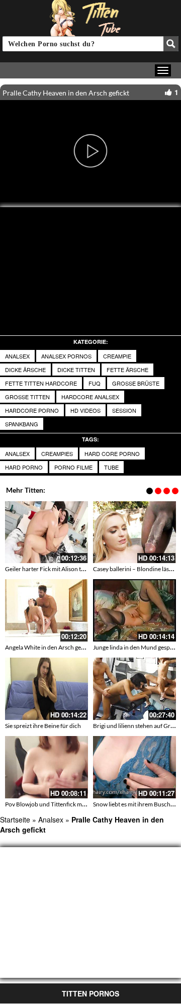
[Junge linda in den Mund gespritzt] (134, 610)
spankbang (21, 424)
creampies (57, 453)
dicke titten (76, 370)
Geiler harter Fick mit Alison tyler (48, 569)
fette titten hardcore (41, 383)
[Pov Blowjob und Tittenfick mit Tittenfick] (46, 767)
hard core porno (112, 453)
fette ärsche (127, 370)
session (124, 410)
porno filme (73, 467)
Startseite (15, 819)
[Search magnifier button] (170, 43)
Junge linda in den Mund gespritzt (137, 647)
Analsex (17, 356)
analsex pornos (66, 356)
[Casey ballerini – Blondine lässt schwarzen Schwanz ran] (134, 532)
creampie (117, 356)
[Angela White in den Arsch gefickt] (46, 610)
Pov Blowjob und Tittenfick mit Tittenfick (58, 804)
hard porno (24, 467)
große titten (27, 397)
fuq (94, 383)
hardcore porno (32, 410)
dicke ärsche (25, 370)
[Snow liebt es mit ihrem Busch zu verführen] (134, 767)
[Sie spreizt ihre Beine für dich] (46, 689)
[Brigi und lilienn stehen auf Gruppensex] (134, 689)
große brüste (135, 383)
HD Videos (85, 410)
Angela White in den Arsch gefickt (49, 647)
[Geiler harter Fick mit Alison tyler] (46, 532)
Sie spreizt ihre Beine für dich (43, 725)
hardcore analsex (90, 397)
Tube (111, 467)
